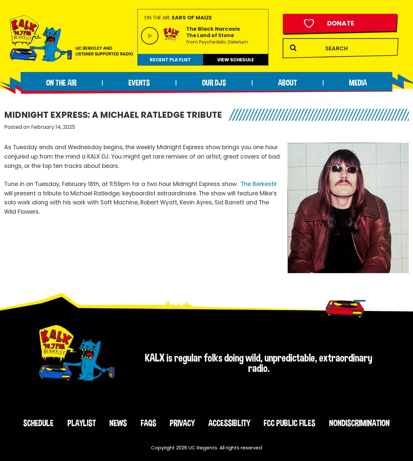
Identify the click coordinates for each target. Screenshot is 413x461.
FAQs (148, 422)
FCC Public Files (289, 422)
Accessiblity (229, 422)
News (118, 422)
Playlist (81, 422)
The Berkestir (259, 184)
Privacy (182, 422)
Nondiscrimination (359, 422)
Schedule (38, 422)
